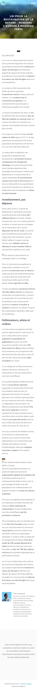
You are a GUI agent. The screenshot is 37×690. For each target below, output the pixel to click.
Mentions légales (26, 684)
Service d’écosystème (11, 184)
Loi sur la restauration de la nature (19, 60)
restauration (7, 267)
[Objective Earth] (3, 3)
